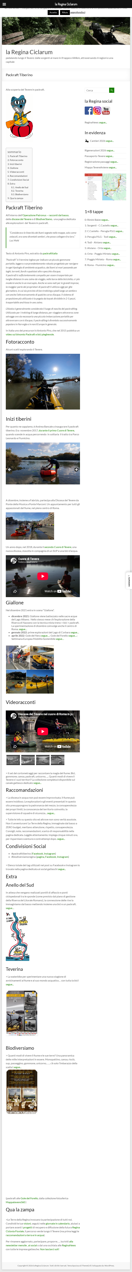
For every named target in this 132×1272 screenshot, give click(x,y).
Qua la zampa (16, 198)
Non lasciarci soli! (49, 1249)
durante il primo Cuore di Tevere (56, 430)
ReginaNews (69, 1245)
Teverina (19, 190)
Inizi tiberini (16, 164)
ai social (32, 1245)
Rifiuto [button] (65, 12)
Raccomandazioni (19, 175)
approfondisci (77, 12)
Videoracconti (17, 171)
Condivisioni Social (19, 179)
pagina (40, 856)
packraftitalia (50, 253)
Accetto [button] (53, 12)
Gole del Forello (29, 1198)
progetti (27, 1227)
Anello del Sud (21, 187)
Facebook (37, 853)
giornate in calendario (58, 1223)
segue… (23, 629)
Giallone (14, 168)
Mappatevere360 (16, 1202)
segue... (37, 782)
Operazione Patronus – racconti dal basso (46, 215)
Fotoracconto (16, 160)
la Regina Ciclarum (29, 51)
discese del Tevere (21, 219)
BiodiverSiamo (44, 219)
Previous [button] (9, 380)
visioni (27, 1223)
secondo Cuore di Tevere (57, 546)
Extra (12, 183)
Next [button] (76, 380)
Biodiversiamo (21, 194)
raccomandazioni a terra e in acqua (25, 1235)
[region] (43, 382)
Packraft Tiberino (18, 156)
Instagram (49, 853)
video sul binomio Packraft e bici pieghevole (30, 334)
